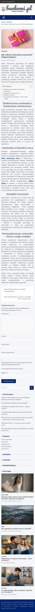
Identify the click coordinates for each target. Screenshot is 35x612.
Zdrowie (4, 449)
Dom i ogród (5, 439)
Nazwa (4, 336)
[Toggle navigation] (3, 17)
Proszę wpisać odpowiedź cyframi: (12, 369)
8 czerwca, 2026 (5, 531)
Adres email (5, 344)
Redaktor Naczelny (17, 501)
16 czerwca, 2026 (6, 501)
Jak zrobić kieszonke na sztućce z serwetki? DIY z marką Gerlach (17, 298)
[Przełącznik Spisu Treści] (30, 86)
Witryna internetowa (7, 352)
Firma (3, 442)
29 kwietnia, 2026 (5, 594)
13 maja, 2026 (5, 563)
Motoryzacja (5, 446)
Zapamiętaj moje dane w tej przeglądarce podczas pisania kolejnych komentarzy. (16, 363)
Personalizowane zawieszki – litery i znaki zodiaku (16, 97)
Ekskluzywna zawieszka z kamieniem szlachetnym (14, 90)
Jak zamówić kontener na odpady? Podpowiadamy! (14, 290)
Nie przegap (7, 471)
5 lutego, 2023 (5, 60)
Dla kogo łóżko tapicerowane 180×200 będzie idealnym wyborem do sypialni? (17, 498)
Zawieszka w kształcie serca (11, 93)
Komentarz (5, 314)
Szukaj (32, 388)
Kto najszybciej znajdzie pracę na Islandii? (14, 403)
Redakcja (12, 60)
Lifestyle (4, 51)
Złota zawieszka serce (10, 158)
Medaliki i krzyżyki (9, 95)
